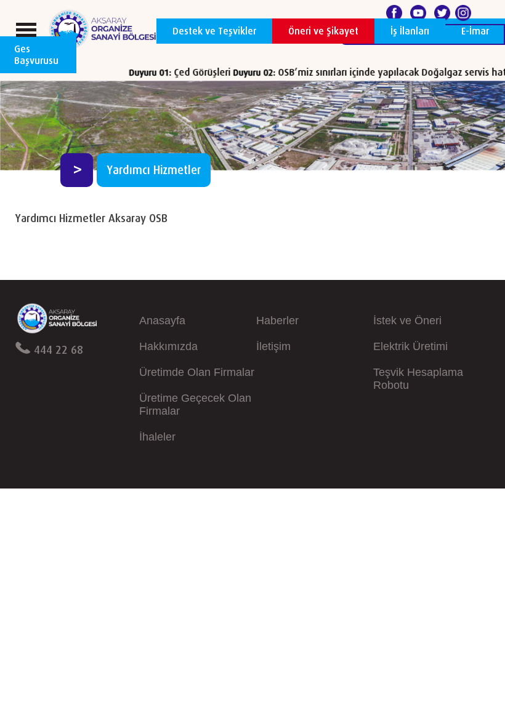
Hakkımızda (168, 346)
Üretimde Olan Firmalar (196, 372)
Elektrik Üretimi (410, 346)
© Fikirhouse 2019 (455, 501)
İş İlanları (409, 31)
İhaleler (157, 437)
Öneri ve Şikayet (323, 31)
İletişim (273, 346)
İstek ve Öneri (407, 320)
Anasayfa (162, 320)
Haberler (277, 320)
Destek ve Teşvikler (214, 31)
